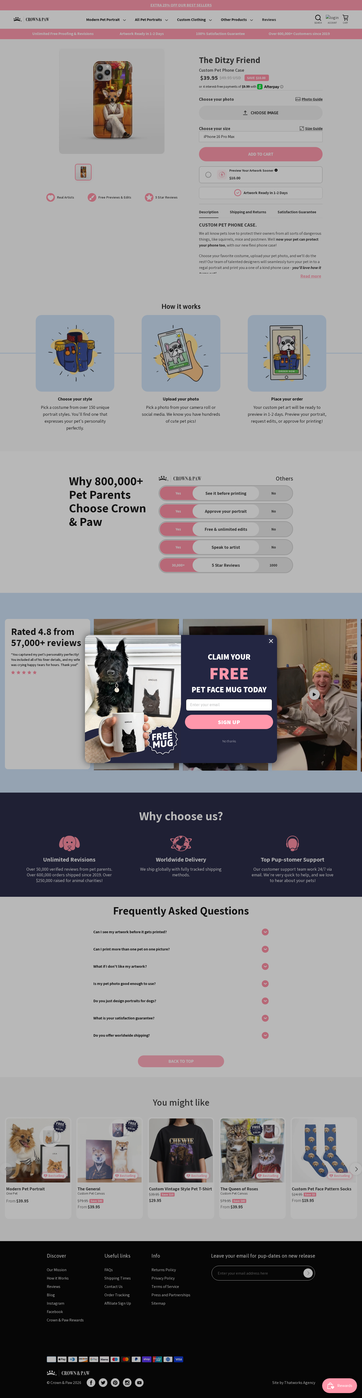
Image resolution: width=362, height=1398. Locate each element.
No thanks (229, 741)
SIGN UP (229, 722)
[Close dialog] (271, 641)
